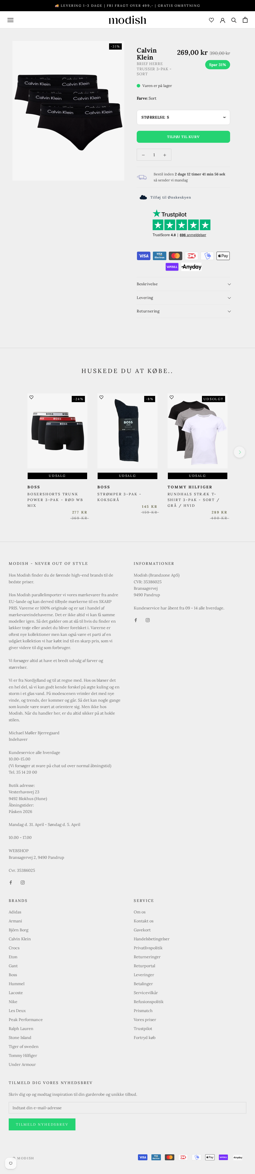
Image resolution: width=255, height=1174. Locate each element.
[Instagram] (23, 882)
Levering (145, 297)
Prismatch (143, 1010)
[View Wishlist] (211, 19)
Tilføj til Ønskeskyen (170, 197)
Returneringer (147, 956)
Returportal (144, 965)
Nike (13, 1001)
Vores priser (145, 1019)
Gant (13, 965)
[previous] (15, 452)
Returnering (148, 311)
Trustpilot (143, 1028)
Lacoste (16, 992)
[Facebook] (11, 882)
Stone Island (20, 1037)
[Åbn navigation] (10, 19)
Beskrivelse (147, 284)
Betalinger (143, 983)
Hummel (16, 983)
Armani (15, 920)
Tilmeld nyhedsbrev (42, 1124)
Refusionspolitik (149, 1001)
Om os (139, 911)
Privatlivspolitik (148, 947)
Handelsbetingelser (152, 938)
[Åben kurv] (245, 20)
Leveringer (144, 974)
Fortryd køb (144, 1037)
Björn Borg (18, 929)
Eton (13, 956)
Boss (13, 974)
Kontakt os (143, 920)
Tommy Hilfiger (23, 1055)
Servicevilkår (146, 992)
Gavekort (142, 929)
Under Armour (22, 1064)
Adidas (15, 911)
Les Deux (17, 1010)
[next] (239, 452)
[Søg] (234, 19)
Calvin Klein (20, 938)
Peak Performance (26, 1019)
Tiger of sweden (24, 1046)
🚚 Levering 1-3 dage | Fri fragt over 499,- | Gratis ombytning (127, 5)
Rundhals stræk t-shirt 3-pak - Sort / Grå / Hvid (194, 500)
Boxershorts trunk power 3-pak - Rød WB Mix (55, 500)
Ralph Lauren (21, 1028)
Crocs (14, 947)
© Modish (23, 1158)
